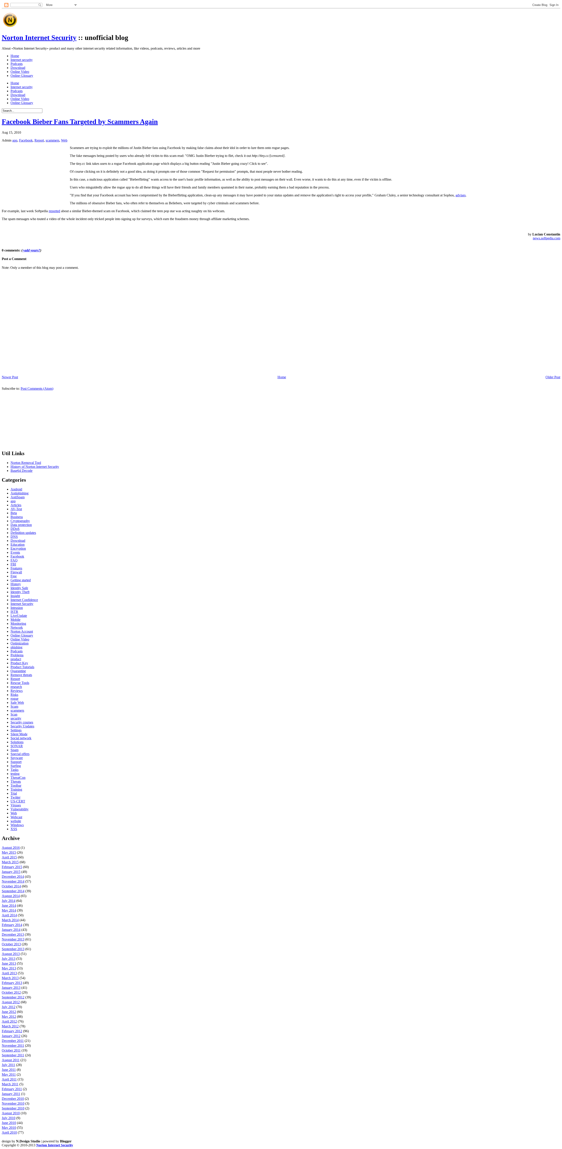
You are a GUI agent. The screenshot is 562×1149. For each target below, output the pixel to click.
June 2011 (9, 1070)
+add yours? (31, 250)
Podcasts (17, 64)
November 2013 (13, 939)
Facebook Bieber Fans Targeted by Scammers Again (80, 122)
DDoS (15, 529)
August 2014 (11, 896)
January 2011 (11, 1094)
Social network (21, 738)
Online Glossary (22, 75)
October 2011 (11, 1050)
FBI (13, 564)
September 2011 (13, 1055)
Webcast (16, 817)
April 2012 (9, 1021)
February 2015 (12, 867)
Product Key (19, 663)
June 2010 (9, 1123)
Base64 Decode (21, 470)
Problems (17, 655)
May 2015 (9, 852)
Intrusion (17, 608)
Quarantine (18, 671)
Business (17, 517)
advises (461, 195)
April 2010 (9, 1132)
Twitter (15, 797)
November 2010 (13, 1103)
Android (16, 489)
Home (15, 56)
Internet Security (22, 604)
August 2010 (11, 1113)
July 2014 (8, 901)
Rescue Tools (20, 683)
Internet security (22, 60)
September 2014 (13, 891)
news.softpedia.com (546, 238)
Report (39, 140)
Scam (14, 706)
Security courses (22, 722)
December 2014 (13, 876)
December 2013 (13, 934)
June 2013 (9, 963)
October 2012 (11, 992)
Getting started (21, 580)
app (14, 140)
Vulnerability (20, 809)
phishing (16, 647)
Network (17, 627)
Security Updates (22, 726)
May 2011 (9, 1074)
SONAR (17, 746)
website (16, 821)
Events (15, 552)
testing (15, 774)
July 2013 (8, 958)
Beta (14, 513)
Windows (17, 825)
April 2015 (9, 857)
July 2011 (8, 1065)
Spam (14, 750)
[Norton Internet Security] (10, 27)
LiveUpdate (19, 616)
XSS (14, 829)
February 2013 (12, 983)
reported (54, 211)
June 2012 (9, 1012)
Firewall (16, 572)
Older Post (553, 377)
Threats (16, 781)
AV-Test (16, 509)
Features (16, 568)
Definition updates (23, 533)
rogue (14, 698)
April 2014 (9, 915)
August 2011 (11, 1060)
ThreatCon (18, 777)
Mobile (15, 619)
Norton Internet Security (39, 37)
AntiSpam (18, 497)
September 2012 (13, 997)
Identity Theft (20, 592)
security (16, 718)
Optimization (20, 643)
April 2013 (9, 973)
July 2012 (8, 1007)
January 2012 (11, 1036)
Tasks (14, 770)
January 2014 (11, 930)
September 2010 (13, 1108)
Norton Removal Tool (26, 463)
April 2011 (9, 1079)
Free (14, 576)
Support (16, 762)
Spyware (17, 758)
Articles (16, 505)
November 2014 (13, 881)
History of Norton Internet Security (35, 467)
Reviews (17, 691)
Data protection (21, 525)
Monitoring (18, 623)
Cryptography (20, 521)
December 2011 (13, 1041)
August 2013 (11, 954)
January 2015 (11, 872)
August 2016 (11, 847)
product (16, 659)
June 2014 (9, 905)
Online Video (20, 72)
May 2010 (9, 1127)
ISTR (14, 612)
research (16, 687)
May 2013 (9, 968)
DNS (14, 537)
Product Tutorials (22, 667)
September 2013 (13, 949)
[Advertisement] (99, 18)
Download (18, 68)
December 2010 (13, 1099)
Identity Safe (19, 588)
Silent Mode (19, 734)
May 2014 (9, 910)
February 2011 (12, 1089)
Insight (15, 596)
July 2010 (8, 1118)
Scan (14, 714)
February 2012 (12, 1031)
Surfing (16, 766)
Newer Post (10, 377)
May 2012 (9, 1016)
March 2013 (10, 978)
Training (16, 789)
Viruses (16, 805)
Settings (16, 730)
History (16, 584)
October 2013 (11, 944)
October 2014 (11, 886)
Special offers (20, 754)
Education (18, 544)
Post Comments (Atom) (37, 388)
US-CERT (18, 801)
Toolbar (16, 785)
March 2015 (10, 862)
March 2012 (10, 1026)
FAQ (14, 560)
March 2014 (10, 920)
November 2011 (13, 1045)
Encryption (18, 548)
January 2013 (11, 987)
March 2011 (10, 1084)
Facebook (26, 140)
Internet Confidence (24, 600)
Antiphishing (20, 493)
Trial (14, 793)
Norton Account (22, 631)
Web (64, 140)
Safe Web (17, 702)
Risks (14, 695)
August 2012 (11, 1002)
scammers (52, 140)
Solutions (17, 742)
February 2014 (12, 925)
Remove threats (21, 675)
